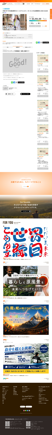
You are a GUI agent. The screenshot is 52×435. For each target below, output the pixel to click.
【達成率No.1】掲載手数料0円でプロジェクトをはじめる (25, 1)
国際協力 (3, 395)
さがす (32, 3)
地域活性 (3, 397)
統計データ (23, 399)
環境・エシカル (4, 391)
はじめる (28, 3)
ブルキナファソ (38, 428)
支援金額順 (15, 391)
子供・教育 (4, 398)
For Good (36, 421)
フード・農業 (4, 393)
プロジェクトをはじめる (25, 388)
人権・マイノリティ (5, 390)
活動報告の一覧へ (11, 93)
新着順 (14, 390)
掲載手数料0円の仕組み (42, 390)
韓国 (37, 429)
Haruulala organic (12, 428)
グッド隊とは (41, 391)
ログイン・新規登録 (46, 3)
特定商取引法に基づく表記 (43, 398)
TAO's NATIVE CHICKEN (21, 428)
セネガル (32, 429)
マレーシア (42, 428)
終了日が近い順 (15, 394)
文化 (3, 401)
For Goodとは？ (38, 3)
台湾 (39, 429)
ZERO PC (11, 422)
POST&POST (11, 421)
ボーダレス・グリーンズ (33, 422)
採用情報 (40, 401)
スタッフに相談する (25, 390)
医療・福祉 (4, 394)
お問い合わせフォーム (42, 394)
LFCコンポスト (15, 421)
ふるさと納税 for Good (40, 421)
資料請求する (24, 391)
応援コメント (27, 47)
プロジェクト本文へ (26, 93)
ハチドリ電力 (19, 421)
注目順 (14, 388)
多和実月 (5, 12)
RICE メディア (32, 421)
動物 (3, 400)
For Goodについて (26, 211)
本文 (7, 47)
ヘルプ (40, 393)
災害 (3, 403)
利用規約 (40, 395)
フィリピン (35, 428)
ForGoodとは (41, 388)
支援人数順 (15, 393)
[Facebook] (28, 410)
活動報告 (17, 47)
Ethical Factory (16, 428)
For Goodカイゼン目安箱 (42, 403)
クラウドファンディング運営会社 (43, 400)
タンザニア (32, 428)
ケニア (34, 429)
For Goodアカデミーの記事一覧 (27, 398)
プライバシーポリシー (42, 397)
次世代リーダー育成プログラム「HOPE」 (35, 426)
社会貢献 (3, 388)
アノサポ (14, 422)
